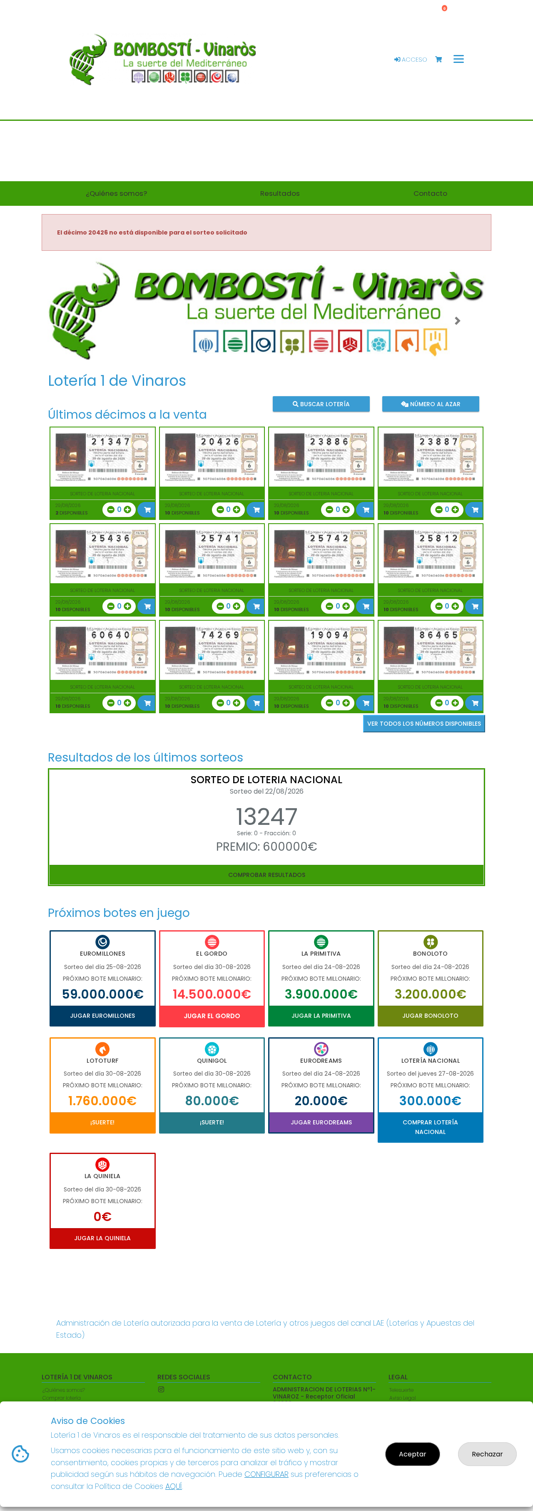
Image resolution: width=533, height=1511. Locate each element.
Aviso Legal (402, 1397)
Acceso (413, 59)
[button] (75, 320)
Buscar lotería (324, 404)
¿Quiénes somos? (63, 1390)
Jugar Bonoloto (430, 1015)
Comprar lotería (61, 1397)
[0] (442, 60)
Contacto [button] (430, 193)
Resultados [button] (280, 193)
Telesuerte (401, 1390)
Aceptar (412, 1454)
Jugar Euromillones (102, 1015)
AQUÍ (173, 1486)
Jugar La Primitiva (321, 1015)
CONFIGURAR (266, 1474)
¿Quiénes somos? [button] (116, 193)
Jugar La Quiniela (102, 1238)
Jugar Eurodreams (321, 1122)
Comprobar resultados (266, 875)
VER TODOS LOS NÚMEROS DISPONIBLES (424, 723)
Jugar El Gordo (212, 1015)
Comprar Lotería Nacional (430, 1127)
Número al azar (434, 404)
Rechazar (487, 1454)
